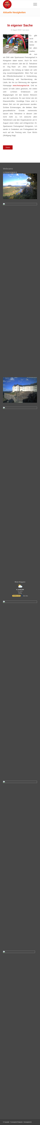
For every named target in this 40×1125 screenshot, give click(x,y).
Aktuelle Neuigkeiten (14, 12)
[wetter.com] (16, 596)
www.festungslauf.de (21, 85)
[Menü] (34, 4)
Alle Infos (25, 596)
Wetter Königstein (20, 582)
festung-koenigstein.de (11, 172)
